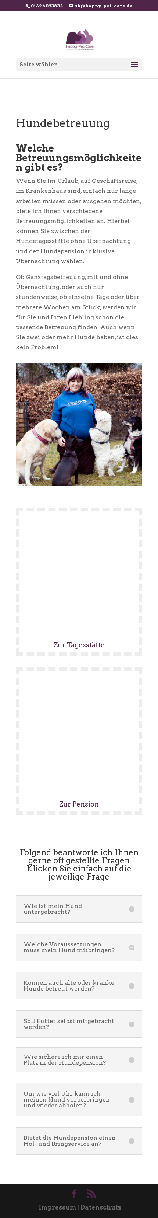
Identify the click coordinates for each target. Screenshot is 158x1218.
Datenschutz (100, 1207)
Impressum (57, 1207)
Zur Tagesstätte (79, 645)
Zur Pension (79, 804)
